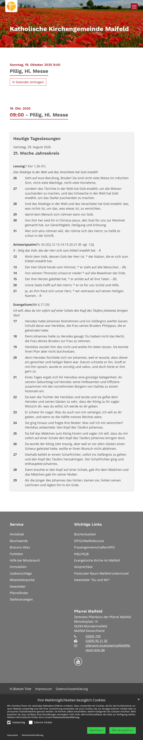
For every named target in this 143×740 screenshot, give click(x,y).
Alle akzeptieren (123, 730)
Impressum (12, 735)
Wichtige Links (88, 524)
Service (17, 524)
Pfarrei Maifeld (88, 611)
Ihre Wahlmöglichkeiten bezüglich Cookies (71, 700)
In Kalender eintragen (28, 82)
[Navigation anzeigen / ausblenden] (134, 6)
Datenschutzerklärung (66, 717)
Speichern (96, 730)
